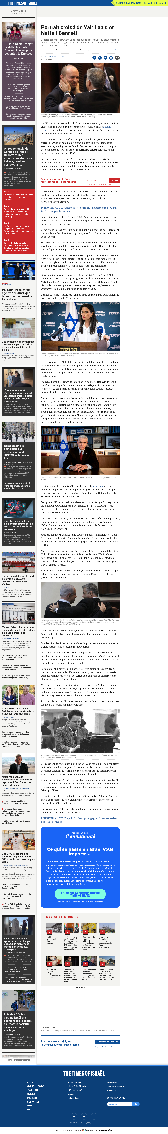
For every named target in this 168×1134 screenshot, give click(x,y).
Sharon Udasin (9, 717)
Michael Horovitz (12, 402)
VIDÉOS (29, 1106)
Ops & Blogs (32, 1098)
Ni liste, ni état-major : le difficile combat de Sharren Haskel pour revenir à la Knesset (18, 48)
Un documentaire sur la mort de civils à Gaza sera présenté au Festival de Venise (18, 580)
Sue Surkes (8, 865)
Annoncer (71, 1094)
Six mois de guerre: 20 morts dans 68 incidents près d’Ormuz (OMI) (16, 677)
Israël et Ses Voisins (35, 1086)
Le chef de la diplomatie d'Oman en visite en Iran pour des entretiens (18, 197)
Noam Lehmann (9, 353)
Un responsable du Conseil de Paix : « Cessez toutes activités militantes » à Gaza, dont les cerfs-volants (18, 156)
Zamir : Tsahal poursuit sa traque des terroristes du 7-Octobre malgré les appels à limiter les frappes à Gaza (16, 247)
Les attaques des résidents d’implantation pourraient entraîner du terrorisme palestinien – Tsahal (18, 979)
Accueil (30, 1082)
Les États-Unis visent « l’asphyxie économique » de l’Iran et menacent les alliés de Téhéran (16, 668)
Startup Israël (33, 1102)
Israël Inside (47, 1031)
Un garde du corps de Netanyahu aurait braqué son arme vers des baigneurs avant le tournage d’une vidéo (16, 812)
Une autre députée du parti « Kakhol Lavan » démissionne (18, 107)
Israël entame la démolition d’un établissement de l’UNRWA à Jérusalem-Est (17, 452)
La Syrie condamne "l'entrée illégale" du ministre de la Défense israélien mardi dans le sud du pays (18, 230)
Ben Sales (7, 285)
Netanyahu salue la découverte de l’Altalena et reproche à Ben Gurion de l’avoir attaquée (17, 781)
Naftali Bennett (80, 1031)
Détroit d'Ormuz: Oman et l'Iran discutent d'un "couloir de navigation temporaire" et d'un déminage (18, 213)
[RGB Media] (86, 1130)
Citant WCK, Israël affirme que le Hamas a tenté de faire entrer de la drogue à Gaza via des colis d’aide (106, 974)
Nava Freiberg (21, 462)
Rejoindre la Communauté (129, 3)
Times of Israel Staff (57, 57)
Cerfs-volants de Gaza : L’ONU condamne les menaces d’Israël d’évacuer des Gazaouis (17, 969)
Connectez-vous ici (112, 1047)
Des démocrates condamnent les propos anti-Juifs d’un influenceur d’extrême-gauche (15, 734)
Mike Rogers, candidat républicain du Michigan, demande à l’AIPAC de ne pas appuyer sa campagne (16, 744)
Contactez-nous (73, 1098)
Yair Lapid (91, 1031)
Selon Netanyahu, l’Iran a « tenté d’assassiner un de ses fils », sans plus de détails (15, 658)
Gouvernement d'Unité (106, 1031)
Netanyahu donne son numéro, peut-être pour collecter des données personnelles (18, 116)
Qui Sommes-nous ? (75, 1090)
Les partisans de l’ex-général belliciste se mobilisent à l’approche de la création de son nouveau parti (18, 87)
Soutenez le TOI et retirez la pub (155, 3)
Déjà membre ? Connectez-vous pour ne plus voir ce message (80, 901)
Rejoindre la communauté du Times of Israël (80, 894)
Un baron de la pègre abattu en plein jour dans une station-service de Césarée (53, 973)
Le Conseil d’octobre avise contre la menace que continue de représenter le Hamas (16, 896)
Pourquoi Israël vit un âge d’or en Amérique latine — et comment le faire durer (17, 294)
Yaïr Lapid (98, 486)
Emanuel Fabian (11, 952)
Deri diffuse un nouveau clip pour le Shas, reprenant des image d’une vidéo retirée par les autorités (18, 98)
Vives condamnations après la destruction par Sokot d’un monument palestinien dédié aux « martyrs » (17, 944)
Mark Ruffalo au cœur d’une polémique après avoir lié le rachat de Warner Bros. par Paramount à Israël (71, 975)
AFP (45, 57)
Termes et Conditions (75, 1082)
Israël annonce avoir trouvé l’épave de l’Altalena (52, 940)
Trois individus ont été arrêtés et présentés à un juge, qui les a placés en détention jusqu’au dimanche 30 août (18, 357)
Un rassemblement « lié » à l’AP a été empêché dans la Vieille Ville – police (17, 486)
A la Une (30, 1110)
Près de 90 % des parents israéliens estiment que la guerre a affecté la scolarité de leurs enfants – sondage (18, 1022)
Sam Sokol (19, 58)
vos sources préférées (109, 50)
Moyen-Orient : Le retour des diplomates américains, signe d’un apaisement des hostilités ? (18, 631)
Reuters (7, 587)
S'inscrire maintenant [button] (107, 1042)
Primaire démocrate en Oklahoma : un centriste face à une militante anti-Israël (18, 711)
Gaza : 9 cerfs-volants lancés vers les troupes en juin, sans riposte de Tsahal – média (16, 886)
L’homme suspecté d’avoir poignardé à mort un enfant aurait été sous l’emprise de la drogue (18, 394)
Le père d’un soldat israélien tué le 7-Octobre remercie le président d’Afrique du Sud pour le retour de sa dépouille (71, 943)
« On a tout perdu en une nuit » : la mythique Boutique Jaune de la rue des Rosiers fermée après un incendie (89, 943)
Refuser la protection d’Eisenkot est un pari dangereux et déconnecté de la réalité (88, 974)
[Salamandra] (105, 1130)
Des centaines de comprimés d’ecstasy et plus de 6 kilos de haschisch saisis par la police (18, 345)
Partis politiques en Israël (63, 1031)
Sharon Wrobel (11, 532)
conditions (110, 184)
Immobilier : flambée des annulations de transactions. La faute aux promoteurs (105, 942)
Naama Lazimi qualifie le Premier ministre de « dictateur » (15, 802)
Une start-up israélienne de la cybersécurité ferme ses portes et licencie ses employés (18, 525)
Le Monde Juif (32, 1090)
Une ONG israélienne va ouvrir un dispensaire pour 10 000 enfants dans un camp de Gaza (18, 857)
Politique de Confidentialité (77, 1086)
